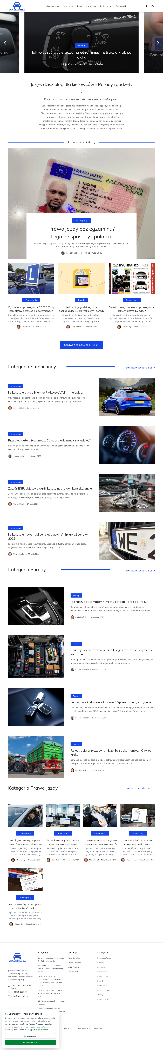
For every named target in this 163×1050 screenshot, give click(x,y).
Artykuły (43, 952)
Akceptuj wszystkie (30, 1042)
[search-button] (145, 6)
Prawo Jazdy (91, 6)
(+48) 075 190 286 (18, 992)
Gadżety (100, 962)
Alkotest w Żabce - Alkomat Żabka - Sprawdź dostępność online (50, 968)
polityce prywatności (39, 1030)
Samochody (69, 6)
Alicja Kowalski (74, 958)
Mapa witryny (98, 1028)
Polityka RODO (67, 1028)
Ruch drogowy (106, 6)
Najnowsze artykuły (53, 6)
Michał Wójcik (73, 967)
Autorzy (72, 952)
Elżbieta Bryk (73, 972)
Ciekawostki (121, 6)
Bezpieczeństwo (104, 958)
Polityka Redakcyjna (83, 1028)
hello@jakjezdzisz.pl (19, 996)
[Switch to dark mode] (152, 6)
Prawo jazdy (81, 220)
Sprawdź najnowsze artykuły (81, 344)
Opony (100, 995)
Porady (80, 6)
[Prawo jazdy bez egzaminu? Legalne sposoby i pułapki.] (81, 203)
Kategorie (102, 952)
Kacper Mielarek (74, 962)
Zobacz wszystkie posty (140, 367)
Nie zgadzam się (31, 1036)
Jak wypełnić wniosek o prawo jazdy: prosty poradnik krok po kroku (50, 993)
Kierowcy (101, 967)
